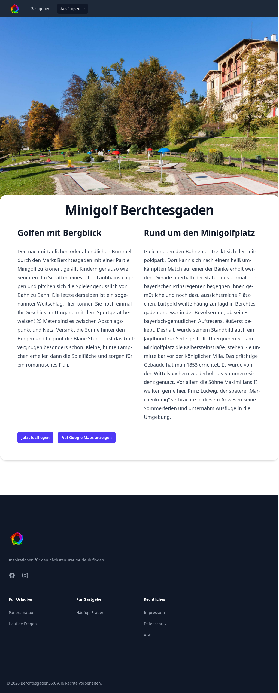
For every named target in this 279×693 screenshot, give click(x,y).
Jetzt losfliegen (35, 437)
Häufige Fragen (23, 623)
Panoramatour (22, 612)
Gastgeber (40, 8)
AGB (147, 634)
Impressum (154, 612)
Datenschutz (155, 623)
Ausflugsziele (72, 8)
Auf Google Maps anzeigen (87, 437)
